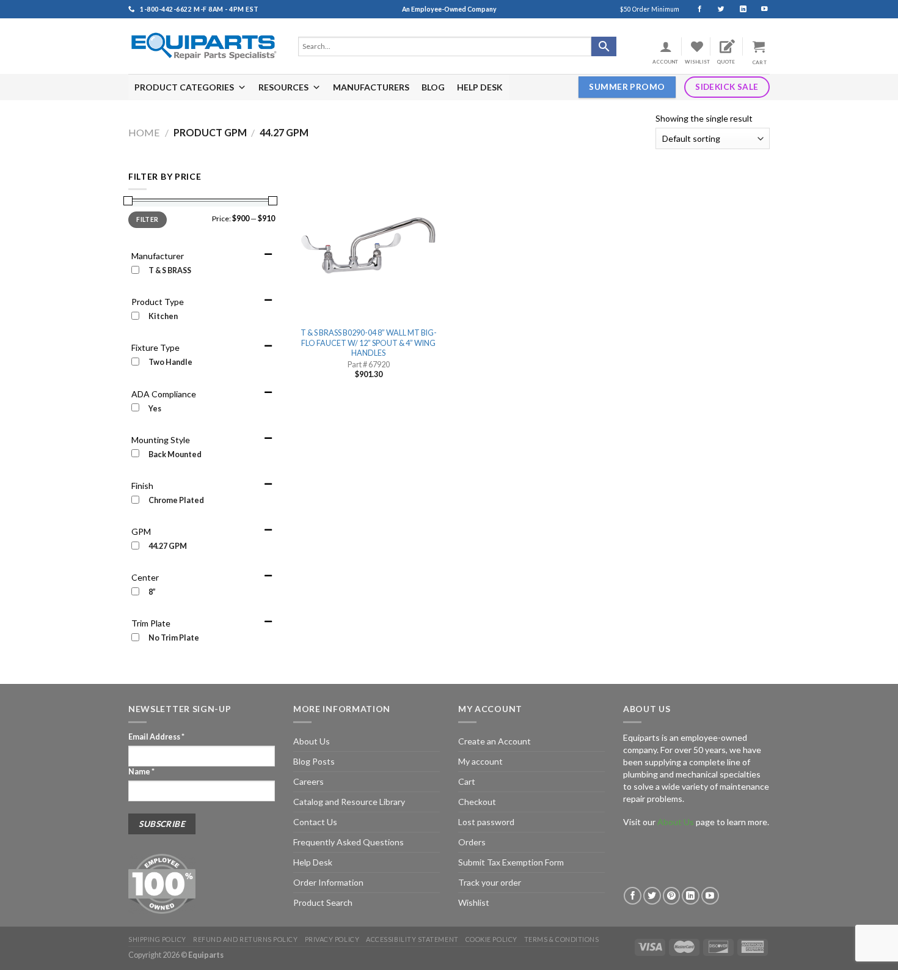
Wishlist (473, 902)
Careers (308, 781)
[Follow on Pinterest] (672, 896)
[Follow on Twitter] (716, 9)
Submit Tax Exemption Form (511, 862)
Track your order (489, 882)
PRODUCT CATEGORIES (184, 87)
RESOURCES (283, 87)
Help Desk (312, 862)
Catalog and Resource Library (349, 801)
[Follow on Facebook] (694, 9)
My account (480, 761)
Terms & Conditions (561, 939)
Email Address (156, 736)
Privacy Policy (332, 939)
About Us (311, 741)
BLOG (433, 87)
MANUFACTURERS (371, 87)
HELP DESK (480, 87)
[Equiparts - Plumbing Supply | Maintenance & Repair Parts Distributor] (204, 46)
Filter (147, 219)
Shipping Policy (157, 939)
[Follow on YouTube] (759, 9)
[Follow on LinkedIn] (738, 9)
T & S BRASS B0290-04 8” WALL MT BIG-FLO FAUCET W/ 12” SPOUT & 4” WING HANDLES (369, 343)
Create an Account (494, 741)
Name (141, 771)
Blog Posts (314, 761)
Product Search (322, 902)
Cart (466, 781)
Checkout (477, 801)
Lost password (486, 822)
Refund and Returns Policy (245, 939)
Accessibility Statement (412, 939)
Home (144, 132)
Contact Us (315, 822)
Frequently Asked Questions (348, 842)
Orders (472, 842)
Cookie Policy (491, 939)
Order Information (328, 882)
